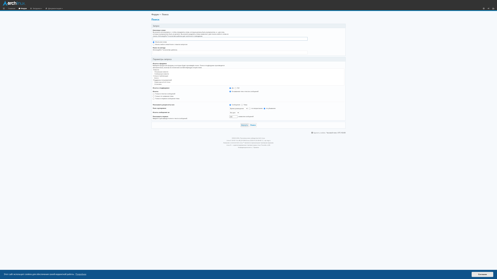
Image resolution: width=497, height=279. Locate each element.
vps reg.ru (267, 140)
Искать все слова (161, 42)
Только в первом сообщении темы (167, 98)
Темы (245, 105)
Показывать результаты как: (164, 105)
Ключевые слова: (159, 30)
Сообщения (235, 105)
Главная (11, 8)
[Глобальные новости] (248, 74)
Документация (54, 8)
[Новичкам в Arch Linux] (248, 82)
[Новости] (248, 70)
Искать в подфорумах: (161, 88)
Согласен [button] (482, 274)
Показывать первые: (160, 116)
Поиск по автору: (159, 48)
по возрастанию (257, 108)
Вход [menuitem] (489, 8)
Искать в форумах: (160, 63)
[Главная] (249, 3)
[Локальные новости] (248, 72)
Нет (238, 88)
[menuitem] (484, 8)
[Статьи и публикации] (248, 76)
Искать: (156, 91)
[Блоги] (248, 78)
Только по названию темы (164, 96)
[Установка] (248, 84)
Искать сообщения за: (161, 112)
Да (232, 88)
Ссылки (4, 8)
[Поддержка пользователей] (248, 80)
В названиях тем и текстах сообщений (244, 91)
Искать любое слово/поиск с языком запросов (171, 44)
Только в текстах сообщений (165, 94)
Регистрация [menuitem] (493, 8)
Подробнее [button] (80, 274)
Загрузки (37, 8)
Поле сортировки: (159, 108)
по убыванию (271, 108)
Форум (24, 8)
